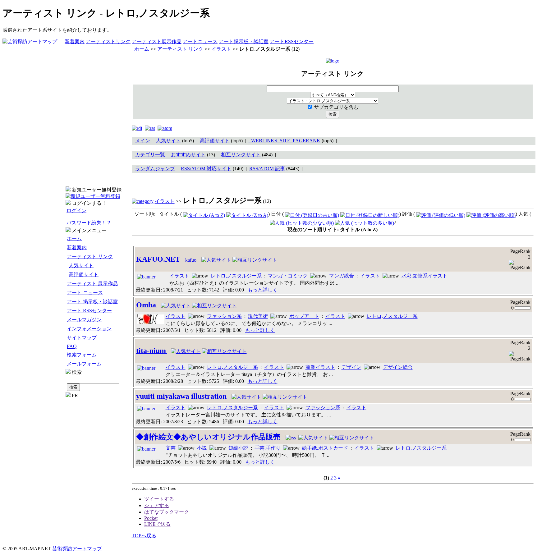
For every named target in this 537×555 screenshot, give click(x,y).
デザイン (351, 367)
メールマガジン (84, 319)
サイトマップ (82, 337)
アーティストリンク (108, 41)
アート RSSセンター (89, 310)
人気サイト (81, 265)
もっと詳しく (263, 289)
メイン (142, 140)
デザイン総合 (398, 367)
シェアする (156, 505)
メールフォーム (84, 363)
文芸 (171, 448)
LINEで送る (157, 524)
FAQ (72, 346)
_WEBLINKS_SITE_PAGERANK (284, 140)
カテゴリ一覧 (150, 154)
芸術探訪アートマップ (77, 548)
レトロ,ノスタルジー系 (236, 275)
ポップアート (304, 316)
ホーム (74, 238)
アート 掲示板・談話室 (92, 301)
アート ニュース (85, 292)
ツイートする (159, 499)
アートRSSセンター (292, 41)
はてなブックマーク (166, 512)
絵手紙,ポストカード (325, 448)
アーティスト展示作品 (156, 41)
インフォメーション (89, 328)
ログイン (76, 210)
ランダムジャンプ (155, 168)
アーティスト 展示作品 (92, 283)
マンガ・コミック (288, 275)
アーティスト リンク (90, 256)
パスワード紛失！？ (89, 222)
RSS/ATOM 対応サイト (206, 168)
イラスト (221, 49)
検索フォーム (82, 354)
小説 (202, 448)
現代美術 (258, 316)
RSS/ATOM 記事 (267, 168)
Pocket (151, 518)
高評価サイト (84, 274)
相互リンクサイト (241, 154)
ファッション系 (224, 316)
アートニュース (200, 41)
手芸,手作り (268, 448)
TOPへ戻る (144, 535)
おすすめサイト (188, 154)
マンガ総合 (341, 275)
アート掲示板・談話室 (243, 41)
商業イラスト (320, 367)
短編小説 (238, 448)
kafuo (190, 260)
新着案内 (75, 41)
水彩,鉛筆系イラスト (425, 275)
